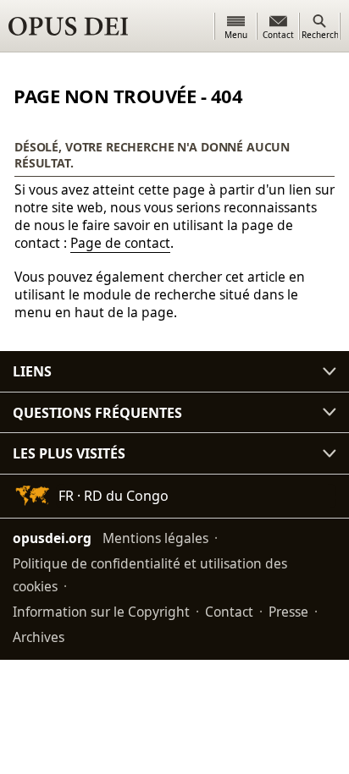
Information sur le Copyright (101, 611)
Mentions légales (155, 538)
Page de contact (120, 242)
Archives (38, 637)
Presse (288, 611)
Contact (229, 611)
